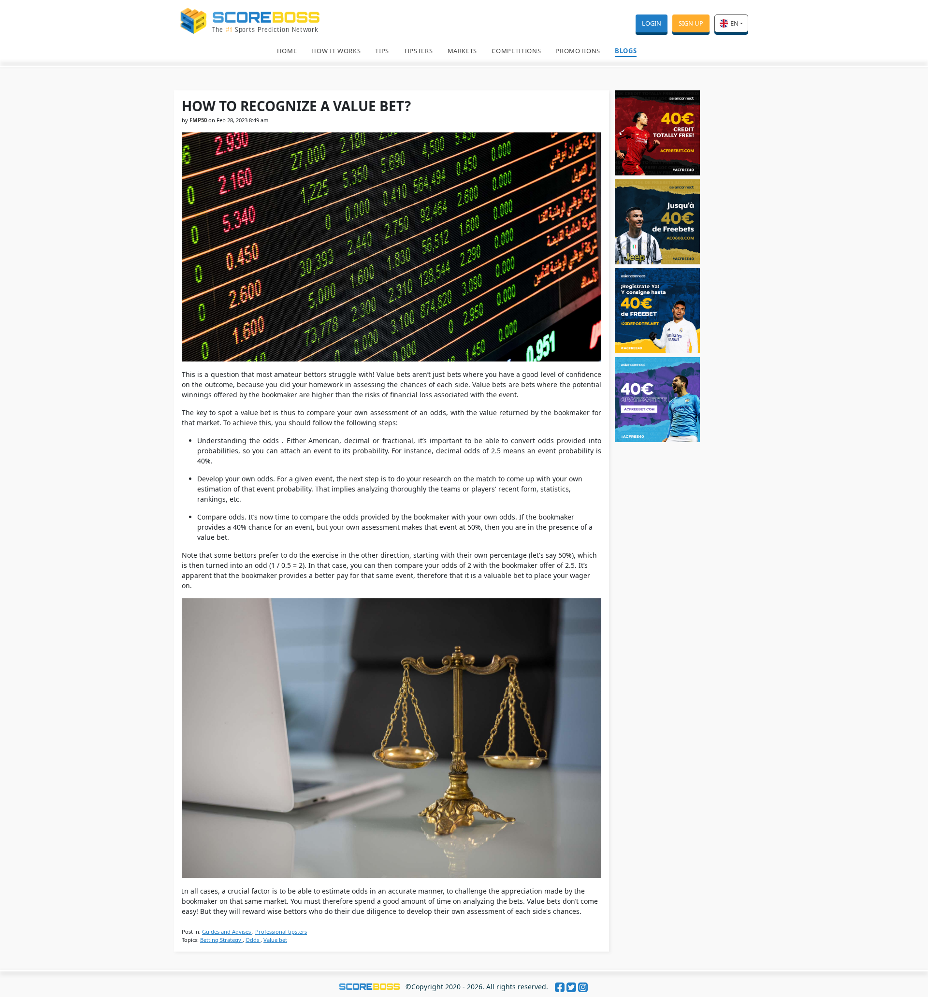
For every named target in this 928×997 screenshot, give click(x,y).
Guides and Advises (227, 931)
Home (287, 50)
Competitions (516, 50)
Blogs (626, 50)
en (734, 23)
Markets (463, 50)
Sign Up (691, 23)
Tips (382, 50)
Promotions (577, 50)
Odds (253, 939)
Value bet (275, 939)
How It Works (336, 50)
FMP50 (198, 120)
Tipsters (418, 50)
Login (651, 23)
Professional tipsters (281, 931)
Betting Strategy (221, 939)
